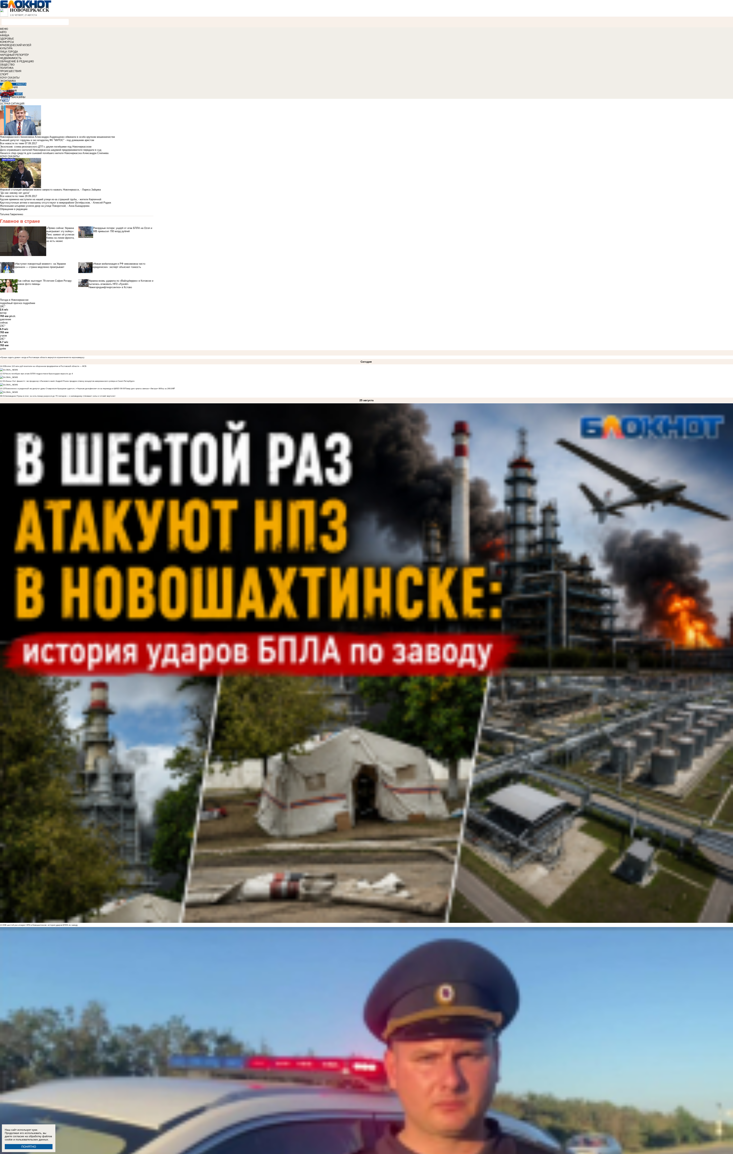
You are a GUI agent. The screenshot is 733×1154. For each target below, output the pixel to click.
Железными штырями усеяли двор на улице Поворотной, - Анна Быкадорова (44, 205)
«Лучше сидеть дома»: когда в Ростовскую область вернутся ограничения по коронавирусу (42, 357)
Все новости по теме (12, 143)
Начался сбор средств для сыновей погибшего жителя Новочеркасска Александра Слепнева (54, 153)
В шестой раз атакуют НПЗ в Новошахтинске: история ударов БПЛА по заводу (41, 925)
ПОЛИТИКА (7, 67)
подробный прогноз (11, 303)
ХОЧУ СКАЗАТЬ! (10, 77)
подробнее (29, 303)
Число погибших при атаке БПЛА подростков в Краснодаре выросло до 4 (39, 374)
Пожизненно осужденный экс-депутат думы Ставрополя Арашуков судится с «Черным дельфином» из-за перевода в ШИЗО (62, 388)
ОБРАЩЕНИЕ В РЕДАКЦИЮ (17, 61)
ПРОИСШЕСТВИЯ (10, 71)
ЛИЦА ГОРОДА (9, 51)
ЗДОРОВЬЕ (7, 38)
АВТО (3, 32)
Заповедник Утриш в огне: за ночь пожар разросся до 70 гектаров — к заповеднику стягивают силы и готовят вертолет (60, 396)
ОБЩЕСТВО (7, 64)
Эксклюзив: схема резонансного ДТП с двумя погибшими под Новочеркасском (45, 146)
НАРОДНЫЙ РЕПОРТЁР (14, 54)
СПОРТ (4, 74)
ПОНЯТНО (28, 1146)
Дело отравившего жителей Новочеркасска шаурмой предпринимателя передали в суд (50, 149)
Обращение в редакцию (13, 209)
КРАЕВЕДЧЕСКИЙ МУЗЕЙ (15, 45)
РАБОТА (21, 84)
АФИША (4, 35)
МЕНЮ (4, 29)
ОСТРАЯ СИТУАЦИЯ (12, 103)
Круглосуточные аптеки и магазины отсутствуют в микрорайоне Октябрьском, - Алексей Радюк (55, 202)
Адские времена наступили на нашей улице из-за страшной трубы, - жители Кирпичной (50, 199)
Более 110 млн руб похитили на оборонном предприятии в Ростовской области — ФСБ (45, 366)
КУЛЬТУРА (6, 48)
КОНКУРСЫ (7, 42)
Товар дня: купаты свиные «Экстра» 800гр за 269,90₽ (150, 388)
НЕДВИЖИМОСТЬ (11, 58)
